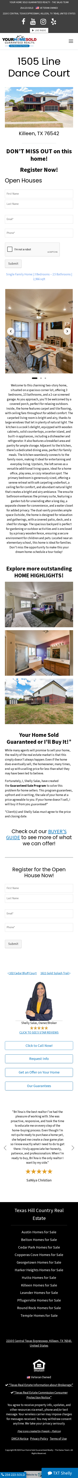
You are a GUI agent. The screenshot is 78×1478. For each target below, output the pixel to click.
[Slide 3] (45, 378)
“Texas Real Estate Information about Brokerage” (40, 1385)
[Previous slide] (10, 331)
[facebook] (23, 21)
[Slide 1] (34, 378)
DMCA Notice (19, 1439)
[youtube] (33, 21)
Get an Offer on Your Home (39, 1072)
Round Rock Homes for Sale (39, 1307)
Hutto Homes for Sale (39, 1277)
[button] (5, 1148)
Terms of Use (58, 1439)
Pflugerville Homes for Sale (39, 1300)
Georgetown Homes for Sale (39, 1262)
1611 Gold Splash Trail (54, 973)
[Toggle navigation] (71, 41)
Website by (38, 1474)
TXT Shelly (62, 1473)
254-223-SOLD (26, 8)
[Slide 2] (41, 378)
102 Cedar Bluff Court (23, 973)
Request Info (39, 1058)
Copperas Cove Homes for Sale (39, 1254)
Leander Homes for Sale (39, 1292)
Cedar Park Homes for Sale (39, 1247)
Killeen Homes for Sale (39, 1285)
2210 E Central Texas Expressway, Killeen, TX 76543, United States (39, 13)
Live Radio (40, 30)
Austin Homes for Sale (39, 1232)
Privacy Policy (39, 1439)
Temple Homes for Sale (39, 1315)
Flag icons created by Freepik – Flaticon (39, 1431)
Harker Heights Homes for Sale (39, 1270)
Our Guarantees (39, 1086)
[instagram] (43, 21)
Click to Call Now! (39, 1045)
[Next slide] (67, 331)
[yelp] (53, 21)
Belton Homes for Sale (39, 1239)
